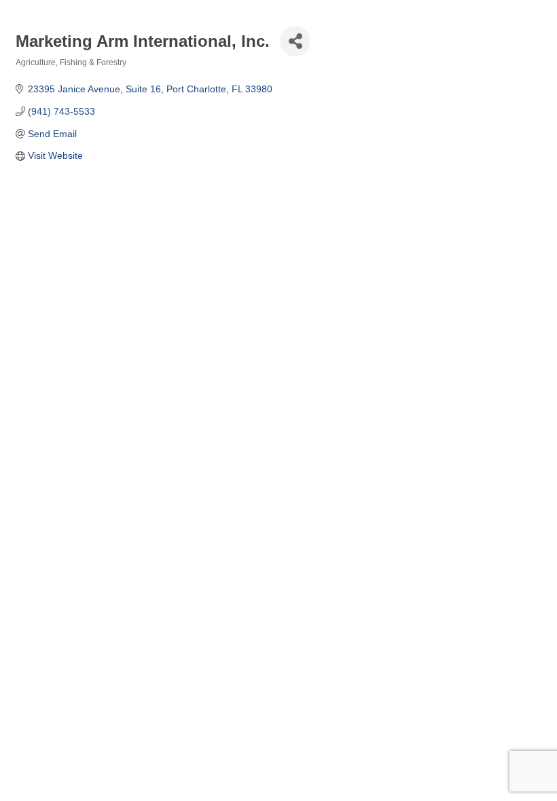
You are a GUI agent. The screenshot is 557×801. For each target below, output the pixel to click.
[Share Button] (295, 41)
